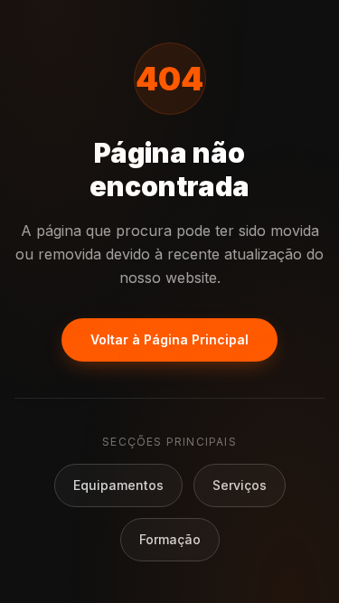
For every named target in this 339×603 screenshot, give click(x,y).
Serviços (239, 485)
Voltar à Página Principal (169, 339)
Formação (170, 539)
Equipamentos (118, 485)
